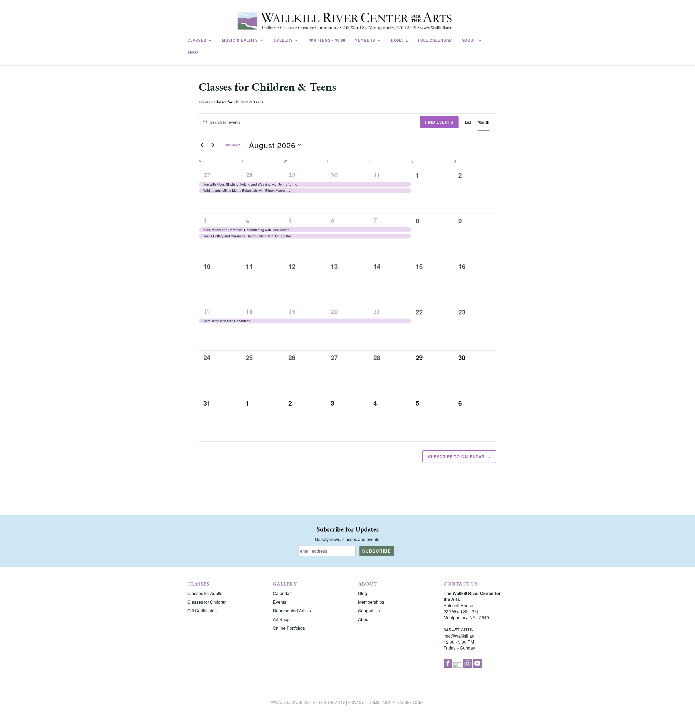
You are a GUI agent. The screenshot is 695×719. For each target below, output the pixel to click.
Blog (362, 593)
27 (206, 175)
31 (376, 175)
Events (204, 101)
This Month (232, 144)
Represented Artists (292, 610)
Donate (399, 40)
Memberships (371, 602)
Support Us (369, 610)
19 (291, 311)
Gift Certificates (202, 610)
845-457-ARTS (458, 629)
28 (249, 175)
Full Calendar (435, 40)
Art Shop (281, 619)
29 (291, 175)
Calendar (282, 593)
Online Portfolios (289, 628)
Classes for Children (207, 602)
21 (376, 311)
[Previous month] (202, 145)
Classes (196, 40)
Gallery (283, 40)
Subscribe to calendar (456, 456)
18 (249, 311)
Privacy (356, 702)
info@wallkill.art (459, 636)
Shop (193, 52)
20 (334, 311)
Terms (373, 702)
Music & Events (240, 40)
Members (365, 40)
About (469, 40)
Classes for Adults (204, 593)
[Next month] (212, 145)
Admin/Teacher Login (403, 702)
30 (334, 175)
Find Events (439, 122)
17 (206, 311)
